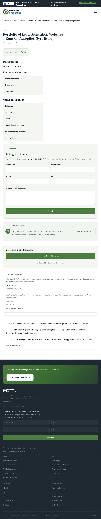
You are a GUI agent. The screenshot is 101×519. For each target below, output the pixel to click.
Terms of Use (55, 515)
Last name (56, 165)
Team (5, 492)
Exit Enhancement (10, 469)
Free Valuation (9, 473)
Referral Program (10, 477)
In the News (56, 505)
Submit (50, 211)
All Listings (56, 461)
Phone (9, 176)
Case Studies (8, 501)
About (5, 488)
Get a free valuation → (20, 377)
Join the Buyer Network (61, 465)
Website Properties (10, 21)
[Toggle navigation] (95, 11)
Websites (22, 21)
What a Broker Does (60, 496)
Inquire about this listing (49, 256)
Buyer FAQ (56, 473)
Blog (54, 492)
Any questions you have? (16, 188)
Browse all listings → (13, 345)
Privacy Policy (44, 515)
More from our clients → (14, 308)
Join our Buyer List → (85, 231)
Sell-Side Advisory (10, 461)
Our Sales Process (10, 465)
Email (54, 176)
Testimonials (8, 496)
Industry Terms (57, 501)
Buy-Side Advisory (59, 469)
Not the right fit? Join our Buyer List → (50, 263)
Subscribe (50, 437)
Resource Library (58, 488)
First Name (11, 165)
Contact (6, 505)
